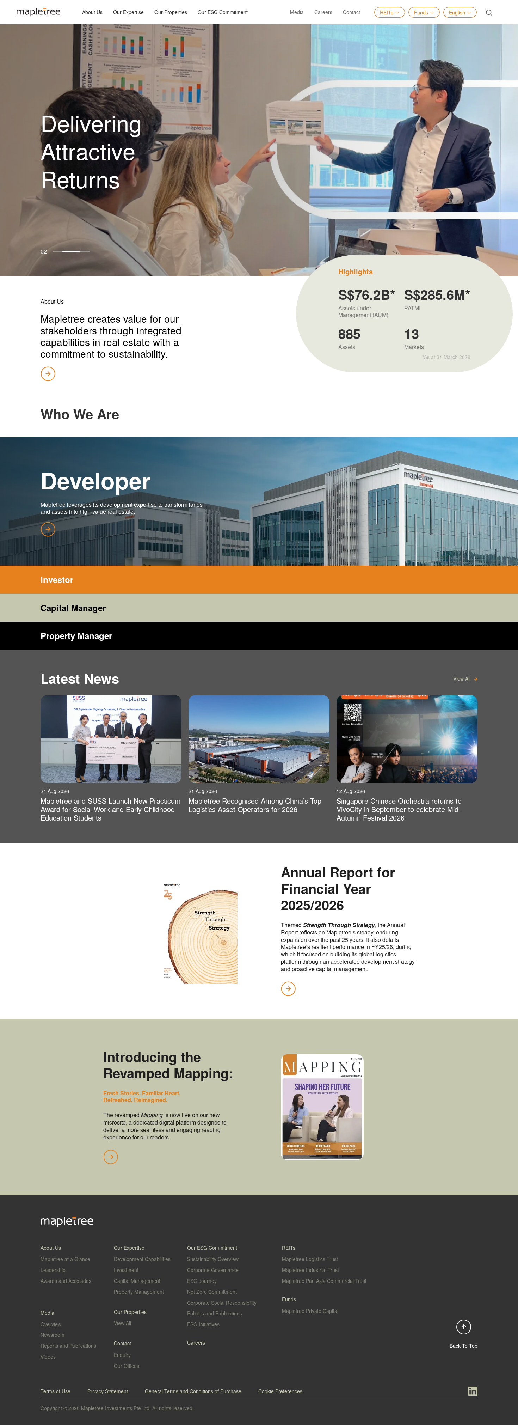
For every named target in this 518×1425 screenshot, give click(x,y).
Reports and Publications (68, 1345)
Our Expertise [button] (128, 12)
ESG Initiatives (203, 1324)
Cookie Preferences (280, 1391)
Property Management (139, 1291)
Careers (323, 12)
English (457, 12)
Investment (126, 1269)
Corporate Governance (213, 1269)
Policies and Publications (214, 1313)
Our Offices (126, 1365)
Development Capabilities (142, 1258)
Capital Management (137, 1280)
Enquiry (122, 1354)
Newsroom (52, 1334)
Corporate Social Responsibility (222, 1302)
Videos (48, 1356)
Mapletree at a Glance (65, 1258)
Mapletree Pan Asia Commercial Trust (324, 1280)
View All (122, 1323)
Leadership (53, 1269)
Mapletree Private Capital (310, 1310)
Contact (351, 12)
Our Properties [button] (170, 12)
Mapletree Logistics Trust (310, 1258)
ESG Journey (202, 1280)
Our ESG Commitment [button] (223, 12)
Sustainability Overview (213, 1258)
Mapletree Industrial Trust (310, 1269)
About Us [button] (92, 12)
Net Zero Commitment (212, 1291)
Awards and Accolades (66, 1280)
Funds (421, 12)
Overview (51, 1324)
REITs (386, 12)
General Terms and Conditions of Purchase (193, 1391)
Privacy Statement (107, 1391)
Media (297, 12)
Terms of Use (55, 1391)
